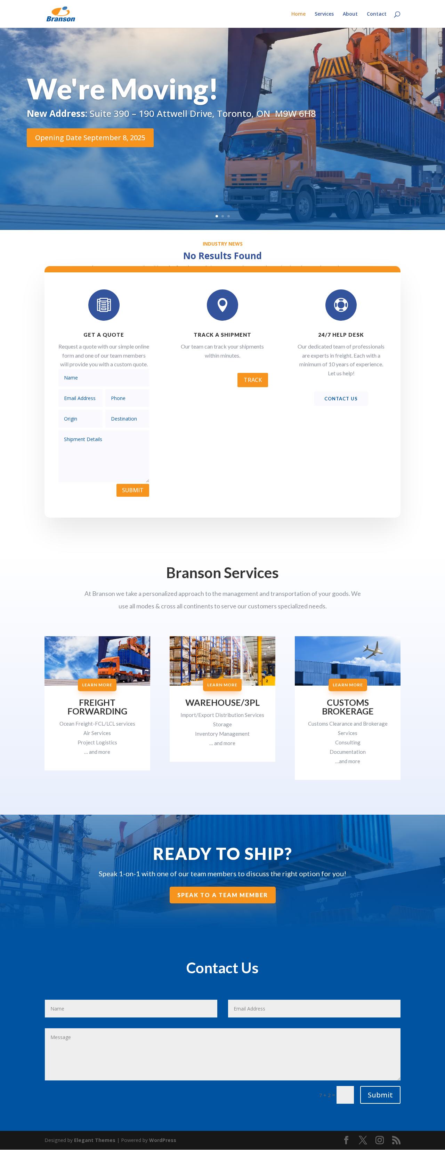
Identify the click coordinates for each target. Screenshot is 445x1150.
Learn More (97, 684)
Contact (377, 14)
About (350, 14)
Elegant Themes (94, 1140)
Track (253, 380)
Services (324, 14)
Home (298, 14)
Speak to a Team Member (222, 895)
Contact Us (341, 398)
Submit (133, 490)
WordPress (162, 1140)
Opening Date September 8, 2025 (90, 137)
